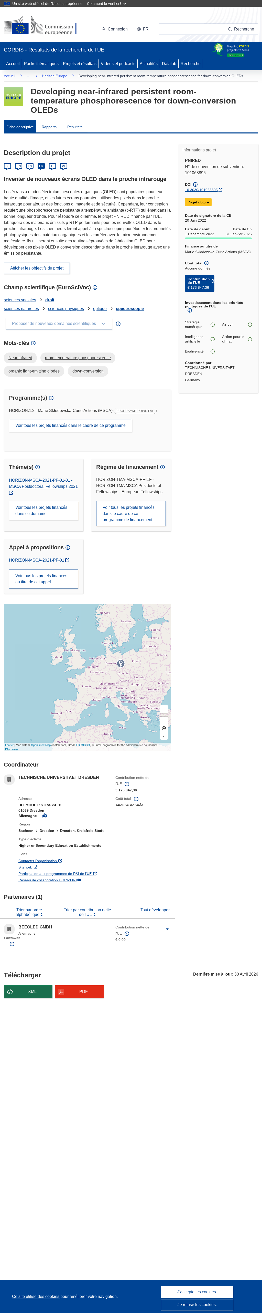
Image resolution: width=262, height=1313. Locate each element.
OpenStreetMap (41, 745)
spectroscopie (130, 308)
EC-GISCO (83, 745)
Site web (54, 867)
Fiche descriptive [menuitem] (20, 127)
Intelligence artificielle (194, 339)
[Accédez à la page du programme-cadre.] (13, 96)
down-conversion (88, 371)
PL (64, 166)
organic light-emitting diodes (34, 371)
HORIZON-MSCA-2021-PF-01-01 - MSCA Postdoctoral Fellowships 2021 (43, 483)
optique (100, 308)
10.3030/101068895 (201, 190)
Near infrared (20, 358)
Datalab (169, 63)
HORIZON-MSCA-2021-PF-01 (39, 560)
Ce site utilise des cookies (36, 1296)
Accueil (13, 63)
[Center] (164, 728)
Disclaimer (11, 749)
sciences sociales (20, 300)
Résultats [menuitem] (74, 127)
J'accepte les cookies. (197, 1292)
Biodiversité (194, 351)
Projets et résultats (79, 63)
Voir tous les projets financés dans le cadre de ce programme (70, 425)
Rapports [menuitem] (49, 127)
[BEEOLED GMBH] (121, 663)
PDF (83, 991)
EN (19, 166)
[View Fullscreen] (164, 709)
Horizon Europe (54, 76)
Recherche (191, 63)
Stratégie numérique (193, 324)
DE (7, 166)
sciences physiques (66, 308)
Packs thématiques (41, 63)
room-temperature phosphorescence (78, 358)
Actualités (149, 63)
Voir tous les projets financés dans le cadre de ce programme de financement (129, 513)
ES (30, 166)
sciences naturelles (21, 308)
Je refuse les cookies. (197, 1304)
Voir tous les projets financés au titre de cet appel (41, 579)
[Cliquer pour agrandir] (167, 929)
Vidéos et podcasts (118, 63)
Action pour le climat (233, 339)
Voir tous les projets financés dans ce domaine (41, 510)
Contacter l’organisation (63, 861)
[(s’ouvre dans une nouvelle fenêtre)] (45, 25)
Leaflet (9, 745)
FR (41, 166)
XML (32, 991)
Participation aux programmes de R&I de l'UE (63, 873)
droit (49, 300)
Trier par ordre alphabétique (29, 912)
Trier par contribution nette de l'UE (87, 912)
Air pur (227, 324)
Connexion (118, 29)
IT (52, 166)
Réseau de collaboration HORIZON (63, 880)
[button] (143, 29)
